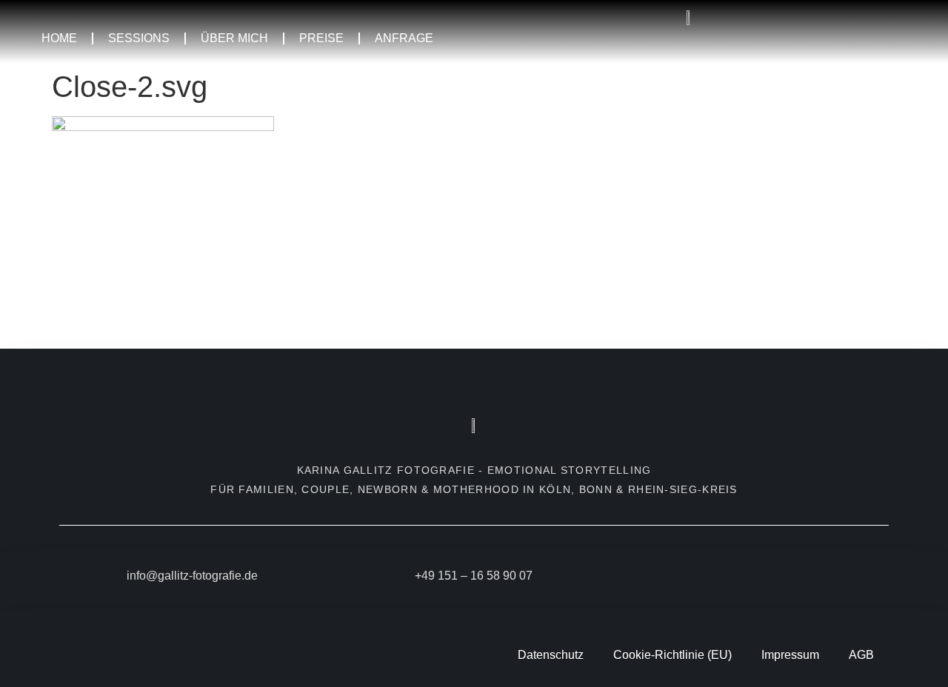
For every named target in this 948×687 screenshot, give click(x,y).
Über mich (234, 38)
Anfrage (404, 38)
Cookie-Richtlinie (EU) (672, 655)
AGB (861, 655)
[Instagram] (768, 579)
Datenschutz (551, 655)
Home (59, 38)
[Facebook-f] (742, 579)
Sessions (139, 38)
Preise (321, 38)
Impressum (790, 655)
